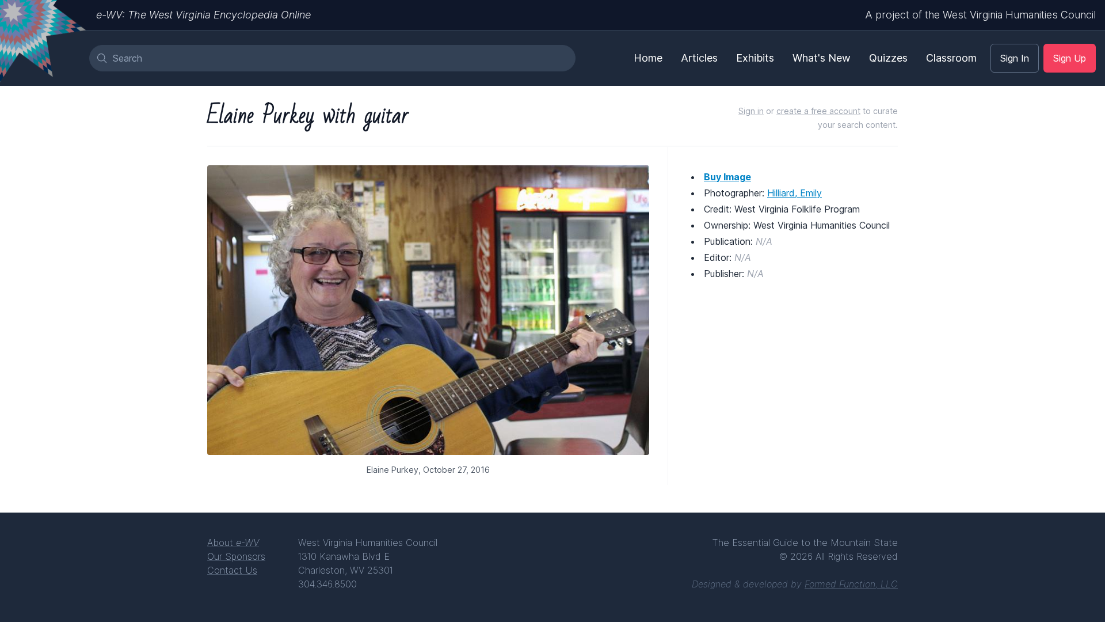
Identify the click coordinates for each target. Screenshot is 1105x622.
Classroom (951, 58)
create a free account (818, 111)
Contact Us (232, 570)
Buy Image (727, 177)
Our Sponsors (236, 556)
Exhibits (755, 58)
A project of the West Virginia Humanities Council (980, 15)
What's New (821, 58)
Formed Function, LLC (851, 584)
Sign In (1014, 58)
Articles (699, 58)
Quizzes (888, 58)
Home (648, 58)
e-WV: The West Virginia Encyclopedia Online (203, 15)
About (233, 542)
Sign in (751, 111)
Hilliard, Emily (794, 193)
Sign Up (1069, 58)
